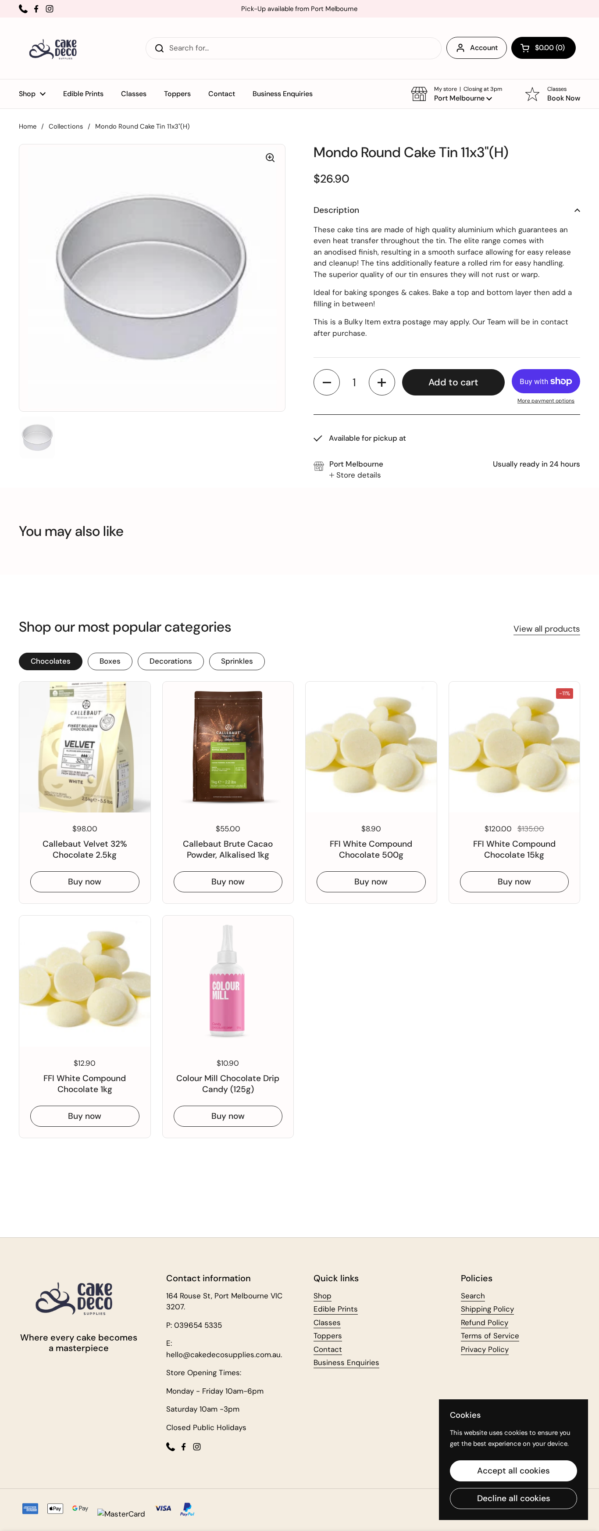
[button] (543, 48)
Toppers (328, 1336)
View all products (546, 628)
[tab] (355, 475)
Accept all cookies (513, 1470)
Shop (323, 1296)
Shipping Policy (487, 1309)
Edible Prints (336, 1309)
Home (27, 126)
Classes (327, 1322)
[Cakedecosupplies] (56, 48)
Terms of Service (490, 1336)
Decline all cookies (513, 1498)
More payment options (545, 400)
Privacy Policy (485, 1349)
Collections (66, 126)
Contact (328, 1349)
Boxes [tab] (110, 661)
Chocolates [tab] (51, 661)
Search (473, 1296)
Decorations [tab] (171, 661)
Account (484, 47)
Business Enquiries (346, 1362)
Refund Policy (484, 1322)
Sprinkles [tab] (237, 661)
